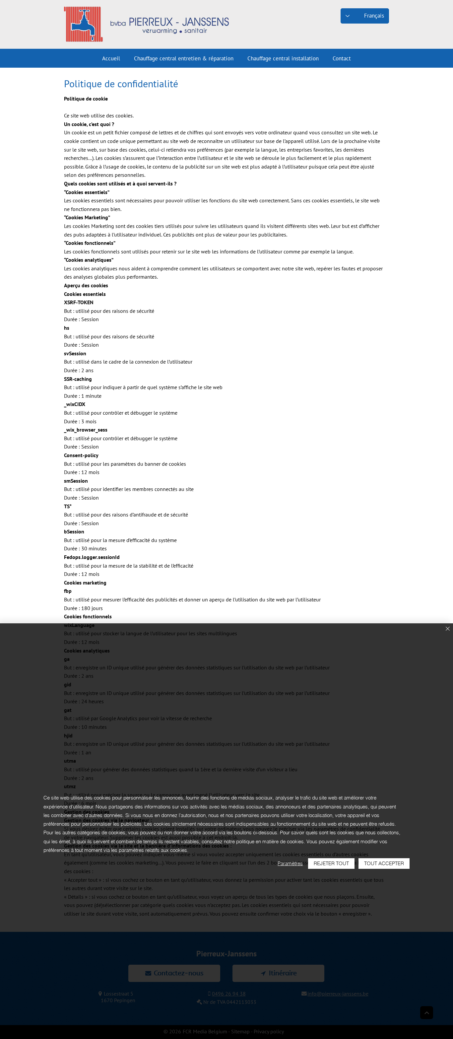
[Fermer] (448, 629)
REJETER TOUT (331, 863)
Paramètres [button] (290, 863)
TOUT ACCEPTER (384, 863)
